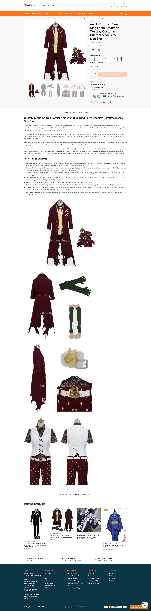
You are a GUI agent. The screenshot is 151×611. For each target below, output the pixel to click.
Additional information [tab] (80, 112)
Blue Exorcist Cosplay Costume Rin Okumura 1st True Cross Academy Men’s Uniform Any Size (35, 545)
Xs (110, 58)
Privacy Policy (49, 583)
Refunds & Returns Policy (75, 583)
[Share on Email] (104, 102)
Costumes (31, 18)
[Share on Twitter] (97, 102)
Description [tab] (67, 112)
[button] (83, 51)
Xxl (115, 58)
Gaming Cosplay (93, 581)
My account (91, 573)
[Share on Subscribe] (107, 102)
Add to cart (112, 74)
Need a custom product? (139, 607)
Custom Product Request (74, 588)
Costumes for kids (93, 583)
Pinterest (112, 576)
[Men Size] (92, 50)
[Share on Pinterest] (101, 102)
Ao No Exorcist (95, 66)
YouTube (112, 581)
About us (48, 573)
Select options (35, 552)
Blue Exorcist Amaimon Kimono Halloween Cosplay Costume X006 (114, 546)
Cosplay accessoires (94, 578)
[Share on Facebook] (94, 102)
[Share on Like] (91, 102)
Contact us (48, 576)
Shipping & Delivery (73, 581)
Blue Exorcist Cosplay (51, 18)
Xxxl (119, 58)
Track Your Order (72, 573)
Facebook (112, 573)
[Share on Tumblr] (110, 102)
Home (25, 18)
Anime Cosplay (40, 18)
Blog (68, 585)
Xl (105, 58)
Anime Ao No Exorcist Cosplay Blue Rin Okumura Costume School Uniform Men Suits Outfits (88, 537)
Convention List (50, 585)
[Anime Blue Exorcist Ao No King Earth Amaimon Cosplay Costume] (62, 520)
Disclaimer (48, 588)
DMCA (47, 578)
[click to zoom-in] (55, 51)
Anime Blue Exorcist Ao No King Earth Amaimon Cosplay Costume (61, 536)
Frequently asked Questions (75, 576)
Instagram (112, 578)
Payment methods (72, 578)
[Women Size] (98, 50)
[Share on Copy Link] (113, 102)
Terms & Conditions (51, 581)
